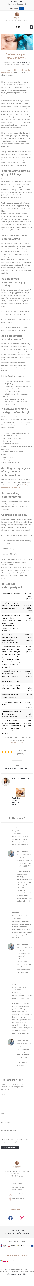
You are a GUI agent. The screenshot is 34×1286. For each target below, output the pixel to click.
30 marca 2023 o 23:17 (24, 948)
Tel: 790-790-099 (17, 2)
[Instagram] (22, 1218)
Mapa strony (20, 1231)
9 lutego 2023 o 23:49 (24, 1043)
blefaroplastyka (10, 768)
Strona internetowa (8, 1131)
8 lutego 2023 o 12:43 (19, 987)
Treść (3, 1094)
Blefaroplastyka (7, 72)
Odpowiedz (17, 833)
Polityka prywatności (13, 1233)
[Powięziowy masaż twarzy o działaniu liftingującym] (21, 792)
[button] (17, 27)
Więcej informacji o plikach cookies (17, 1274)
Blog (15, 70)
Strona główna (6, 70)
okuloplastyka (24, 768)
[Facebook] (10, 1218)
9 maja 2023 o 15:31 (18, 831)
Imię (2, 1113)
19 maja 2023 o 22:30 (24, 855)
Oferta (11, 1231)
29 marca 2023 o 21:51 (19, 916)
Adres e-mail (5, 1122)
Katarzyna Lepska (21, 62)
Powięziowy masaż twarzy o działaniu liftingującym (16, 801)
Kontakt (26, 1233)
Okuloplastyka (24, 70)
